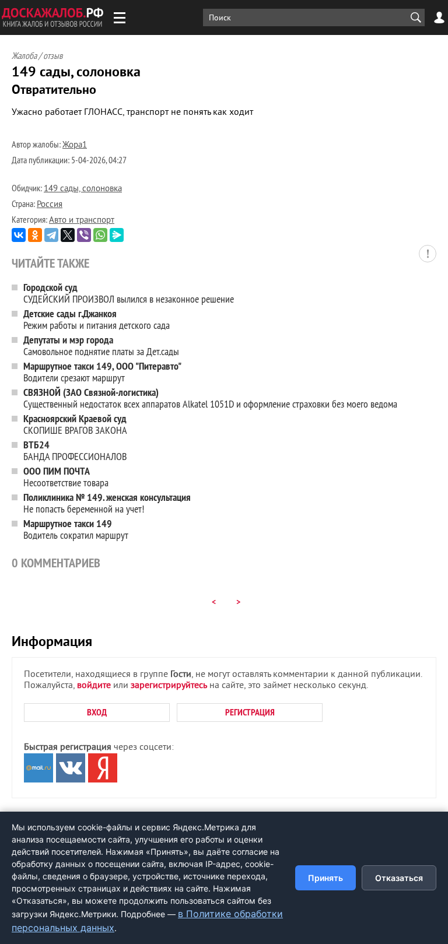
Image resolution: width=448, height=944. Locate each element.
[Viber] (84, 235)
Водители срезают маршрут (102, 371)
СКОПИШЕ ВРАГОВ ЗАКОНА (75, 424)
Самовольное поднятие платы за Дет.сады (101, 345)
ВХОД (97, 712)
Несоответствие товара (65, 476)
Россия (49, 204)
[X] (68, 235)
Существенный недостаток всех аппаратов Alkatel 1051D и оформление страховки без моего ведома (210, 397)
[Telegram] (51, 235)
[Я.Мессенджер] (117, 235)
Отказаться (399, 878)
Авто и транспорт (81, 220)
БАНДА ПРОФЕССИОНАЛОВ (75, 450)
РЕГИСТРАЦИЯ (250, 712)
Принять (325, 878)
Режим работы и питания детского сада (96, 319)
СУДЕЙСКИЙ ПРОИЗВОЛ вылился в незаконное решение (128, 293)
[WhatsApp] (100, 235)
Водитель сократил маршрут (75, 529)
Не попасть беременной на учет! (107, 502)
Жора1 (74, 145)
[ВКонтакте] (19, 235)
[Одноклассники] (35, 235)
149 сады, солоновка (83, 189)
